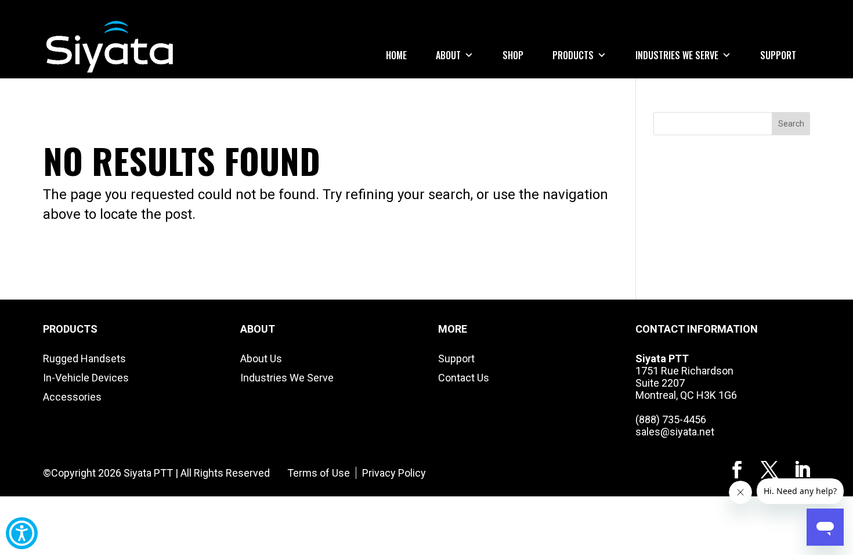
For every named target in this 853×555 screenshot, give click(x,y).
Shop (513, 55)
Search (791, 123)
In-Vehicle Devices (86, 378)
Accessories (72, 397)
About (448, 55)
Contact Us (463, 378)
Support (778, 55)
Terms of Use (318, 473)
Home (396, 55)
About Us (261, 358)
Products (573, 55)
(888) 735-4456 (670, 419)
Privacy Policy (394, 473)
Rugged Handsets (84, 358)
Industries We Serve (676, 55)
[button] (737, 471)
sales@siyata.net (674, 432)
